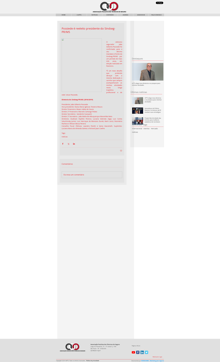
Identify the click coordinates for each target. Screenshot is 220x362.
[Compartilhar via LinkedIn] (74, 144)
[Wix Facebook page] (137, 352)
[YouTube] (133, 352)
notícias (135, 132)
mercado (154, 128)
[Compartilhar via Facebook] (63, 144)
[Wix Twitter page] (146, 352)
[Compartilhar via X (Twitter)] (68, 144)
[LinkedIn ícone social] (142, 352)
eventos (147, 128)
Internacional (137, 128)
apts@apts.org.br (96, 350)
